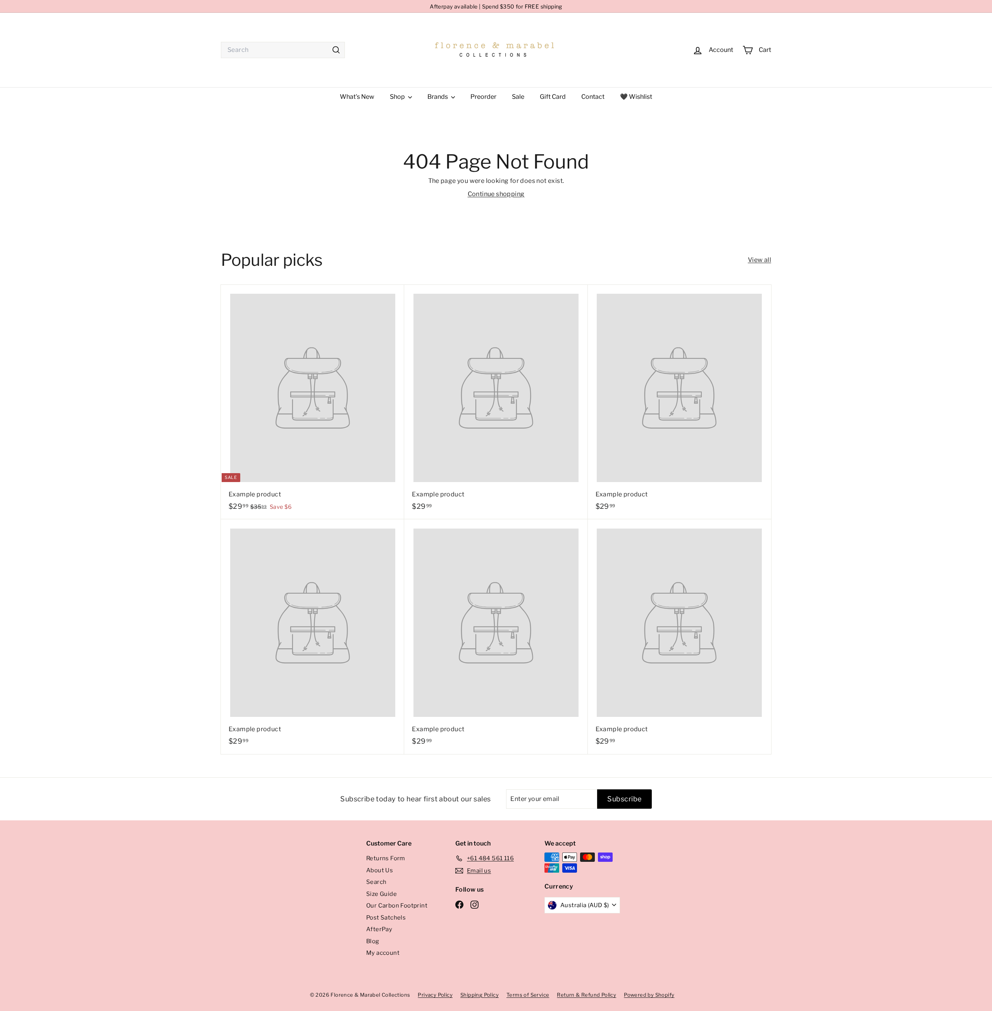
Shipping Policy (479, 995)
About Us (379, 870)
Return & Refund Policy (586, 995)
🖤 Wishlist (636, 96)
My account (383, 952)
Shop (398, 96)
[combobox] (283, 50)
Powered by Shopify (649, 995)
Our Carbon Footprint (396, 905)
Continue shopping (496, 194)
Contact (592, 96)
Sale (518, 96)
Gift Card (553, 96)
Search (376, 881)
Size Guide (381, 893)
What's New (357, 96)
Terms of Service (527, 995)
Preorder (483, 96)
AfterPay (379, 929)
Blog (372, 941)
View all (759, 260)
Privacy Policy (435, 995)
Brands (438, 96)
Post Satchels (386, 917)
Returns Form (385, 858)
